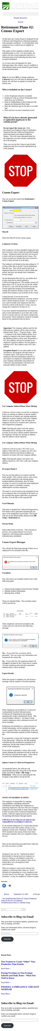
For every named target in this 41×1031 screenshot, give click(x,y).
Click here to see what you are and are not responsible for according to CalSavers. (18, 821)
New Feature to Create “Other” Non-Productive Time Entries (18, 962)
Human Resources (20, 18)
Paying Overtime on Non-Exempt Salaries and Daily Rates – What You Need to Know (18, 975)
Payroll (20, 22)
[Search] (24, 909)
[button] (20, 14)
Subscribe (7, 939)
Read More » (6, 968)
